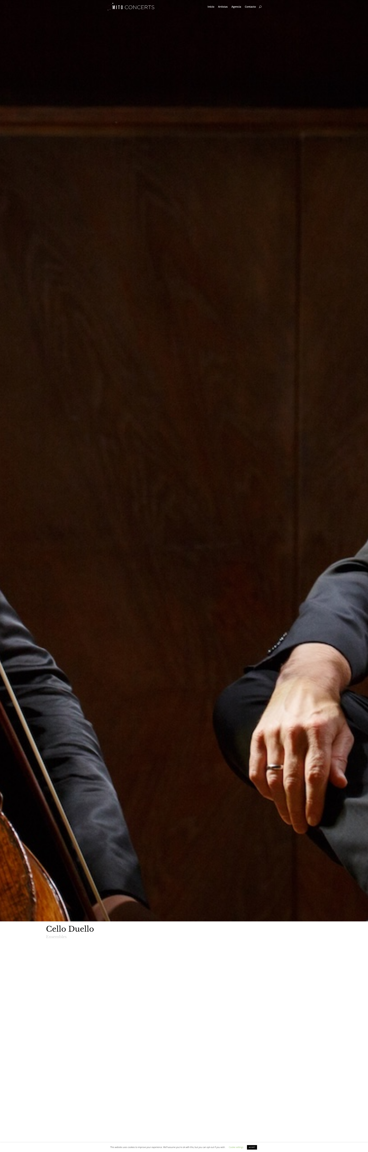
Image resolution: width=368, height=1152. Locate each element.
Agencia (236, 7)
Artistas (223, 7)
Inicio (211, 7)
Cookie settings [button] (236, 1147)
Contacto (250, 7)
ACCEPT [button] (252, 1147)
